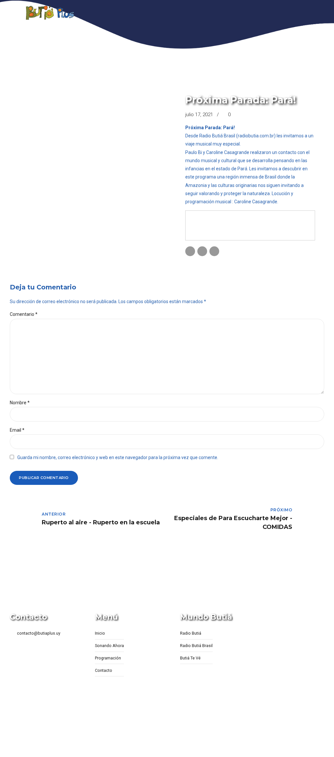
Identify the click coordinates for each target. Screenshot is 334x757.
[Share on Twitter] (202, 251)
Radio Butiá (190, 633)
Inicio (100, 633)
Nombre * (20, 402)
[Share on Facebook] (190, 251)
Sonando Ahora (109, 645)
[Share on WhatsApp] (214, 251)
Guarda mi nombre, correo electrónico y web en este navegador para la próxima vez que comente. (117, 457)
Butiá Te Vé (190, 658)
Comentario (24, 314)
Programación (108, 658)
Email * (17, 430)
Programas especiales (212, 89)
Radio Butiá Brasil (196, 645)
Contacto (103, 670)
